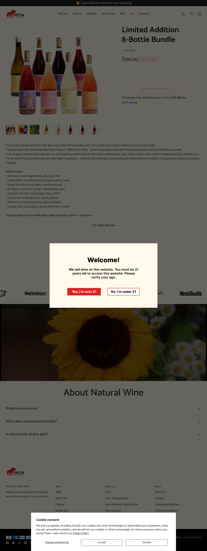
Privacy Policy (81, 533)
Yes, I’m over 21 (84, 292)
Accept (102, 542)
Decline (146, 542)
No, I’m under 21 (123, 292)
